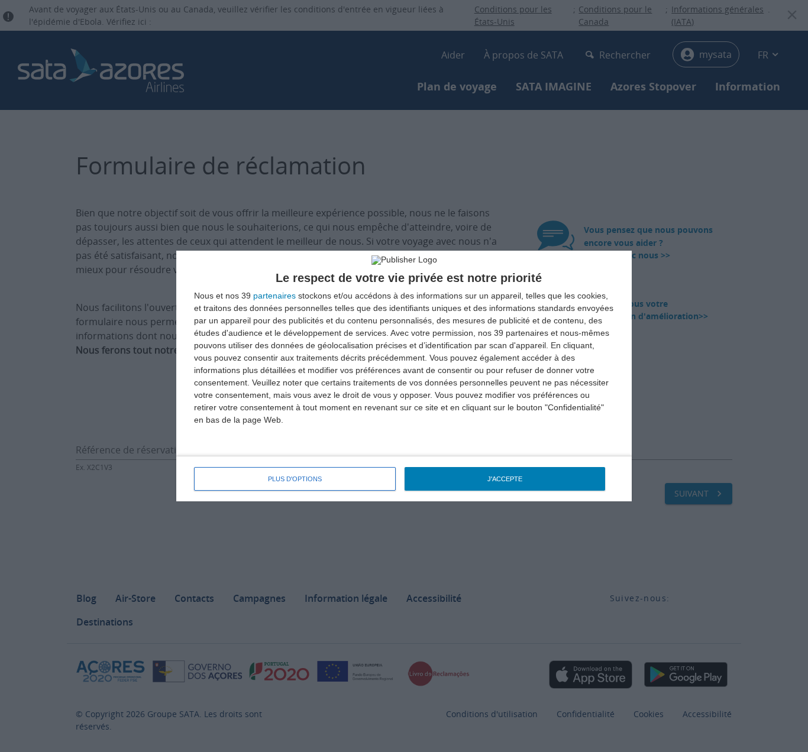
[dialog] (404, 376)
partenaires (274, 295)
